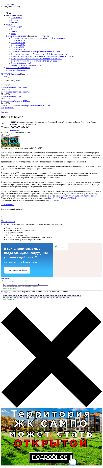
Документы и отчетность (17, 36)
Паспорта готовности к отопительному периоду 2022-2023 (36, 61)
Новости (14, 20)
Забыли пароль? (8, 222)
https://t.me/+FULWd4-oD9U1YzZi (62, 198)
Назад (6, 76)
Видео (13, 29)
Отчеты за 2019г (18, 45)
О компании (16, 18)
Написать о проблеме (17, 270)
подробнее (14, 130)
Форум (14, 31)
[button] (51, 357)
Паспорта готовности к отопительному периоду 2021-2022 (36, 58)
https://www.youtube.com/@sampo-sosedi (79, 196)
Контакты (15, 22)
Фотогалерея (16, 27)
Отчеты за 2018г (18, 43)
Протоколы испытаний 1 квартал (15, 92)
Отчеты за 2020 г (18, 47)
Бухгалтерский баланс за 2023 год (15, 101)
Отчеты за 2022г (18, 49)
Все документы (7, 108)
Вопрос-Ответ (12, 68)
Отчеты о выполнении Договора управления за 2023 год (35, 52)
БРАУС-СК (6, 74)
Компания (10, 15)
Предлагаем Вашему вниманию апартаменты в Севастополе (21, 286)
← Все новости (7, 205)
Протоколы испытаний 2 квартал (15, 87)
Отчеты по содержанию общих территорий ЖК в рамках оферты (39, 54)
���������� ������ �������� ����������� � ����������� (36, 297)
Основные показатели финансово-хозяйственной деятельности (38, 38)
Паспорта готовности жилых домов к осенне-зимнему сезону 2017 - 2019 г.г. (44, 56)
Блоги (13, 34)
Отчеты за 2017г (18, 40)
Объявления (11, 70)
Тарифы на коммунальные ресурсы (26, 65)
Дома (8, 24)
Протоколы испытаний (21, 63)
